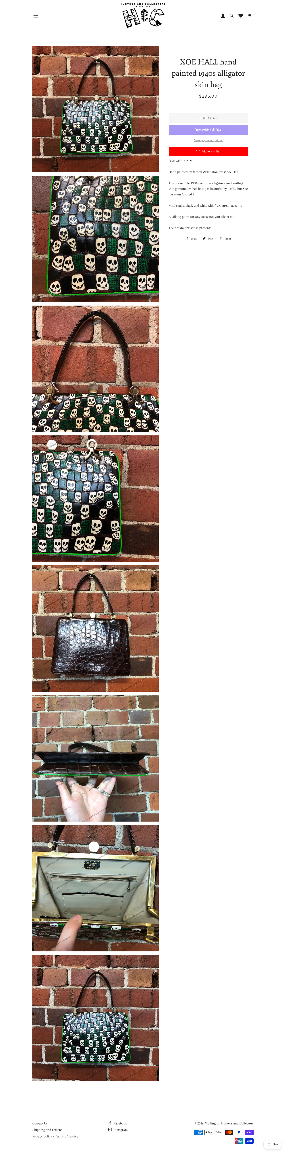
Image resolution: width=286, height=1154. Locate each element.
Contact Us (40, 1123)
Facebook (120, 1123)
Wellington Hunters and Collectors (229, 1123)
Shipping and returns (47, 1130)
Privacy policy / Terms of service (55, 1136)
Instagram (120, 1130)
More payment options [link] (208, 140)
